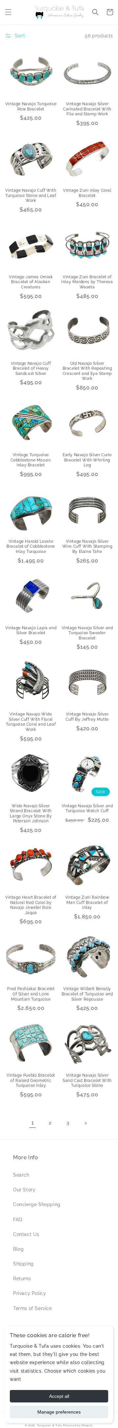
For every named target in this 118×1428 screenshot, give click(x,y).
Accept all (59, 1396)
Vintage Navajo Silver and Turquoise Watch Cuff (87, 808)
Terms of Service (32, 1308)
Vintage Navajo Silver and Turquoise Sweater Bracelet (87, 633)
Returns (22, 1278)
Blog (18, 1249)
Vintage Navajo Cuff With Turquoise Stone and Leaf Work (30, 195)
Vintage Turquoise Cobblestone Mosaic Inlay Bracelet (30, 460)
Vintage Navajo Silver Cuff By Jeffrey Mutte (87, 717)
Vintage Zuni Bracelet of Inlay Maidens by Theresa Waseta (87, 282)
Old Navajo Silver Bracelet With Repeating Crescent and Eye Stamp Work (87, 371)
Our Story (24, 1189)
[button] (8, 12)
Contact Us (26, 1234)
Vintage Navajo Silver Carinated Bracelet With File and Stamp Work (87, 109)
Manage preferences (59, 1412)
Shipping (23, 1263)
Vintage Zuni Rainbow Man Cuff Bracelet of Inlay (87, 902)
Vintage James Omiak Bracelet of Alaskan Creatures (30, 282)
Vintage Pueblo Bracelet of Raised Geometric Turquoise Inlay (31, 1080)
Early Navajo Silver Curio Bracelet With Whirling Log (87, 460)
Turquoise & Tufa (49, 1425)
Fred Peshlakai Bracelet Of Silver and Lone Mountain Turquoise (31, 994)
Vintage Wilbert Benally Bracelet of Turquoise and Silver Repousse (87, 994)
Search (21, 1175)
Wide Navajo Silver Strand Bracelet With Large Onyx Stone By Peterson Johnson (31, 814)
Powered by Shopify (78, 1425)
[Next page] (85, 1123)
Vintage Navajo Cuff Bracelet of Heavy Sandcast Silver (31, 368)
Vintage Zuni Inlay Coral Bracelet (87, 193)
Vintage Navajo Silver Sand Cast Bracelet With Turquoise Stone (87, 1080)
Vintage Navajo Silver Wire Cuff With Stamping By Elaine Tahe (87, 546)
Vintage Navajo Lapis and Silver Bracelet (30, 631)
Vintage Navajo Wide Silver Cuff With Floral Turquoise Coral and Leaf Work (31, 722)
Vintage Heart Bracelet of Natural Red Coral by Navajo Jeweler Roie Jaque (30, 905)
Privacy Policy (29, 1293)
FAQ (17, 1219)
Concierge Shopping (37, 1204)
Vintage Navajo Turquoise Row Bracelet (30, 106)
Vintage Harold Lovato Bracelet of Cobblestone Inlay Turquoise (31, 546)
